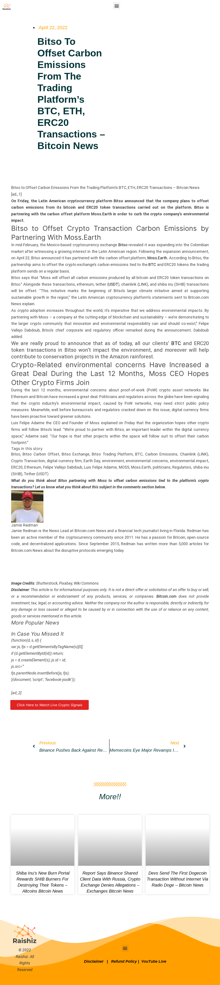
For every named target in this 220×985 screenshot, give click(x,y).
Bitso (122, 245)
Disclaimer (94, 961)
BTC (152, 264)
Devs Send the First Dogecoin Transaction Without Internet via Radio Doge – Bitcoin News (177, 879)
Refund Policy (124, 961)
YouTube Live (153, 961)
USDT (113, 284)
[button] (116, 5)
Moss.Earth (157, 258)
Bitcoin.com (166, 596)
